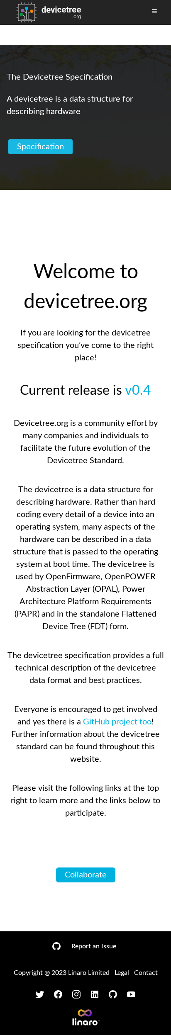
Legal (122, 972)
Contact (146, 972)
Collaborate (86, 875)
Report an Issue (93, 946)
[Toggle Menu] (154, 11)
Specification (40, 147)
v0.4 (138, 390)
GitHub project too (117, 722)
